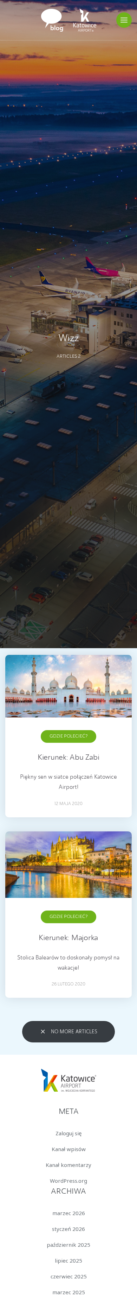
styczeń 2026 (68, 1228)
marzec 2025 (68, 1292)
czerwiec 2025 (69, 1276)
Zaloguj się (68, 1133)
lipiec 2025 (68, 1260)
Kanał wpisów (69, 1149)
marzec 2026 (68, 1213)
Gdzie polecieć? (68, 736)
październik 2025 (68, 1244)
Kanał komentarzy (68, 1164)
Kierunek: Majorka (68, 938)
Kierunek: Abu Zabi (68, 757)
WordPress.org (68, 1180)
